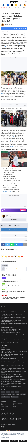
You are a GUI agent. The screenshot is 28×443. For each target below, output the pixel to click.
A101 (13, 394)
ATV (6, 46)
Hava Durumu (4, 347)
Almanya (9, 140)
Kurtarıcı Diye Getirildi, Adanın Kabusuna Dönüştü (11, 342)
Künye (14, 406)
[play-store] (11, 419)
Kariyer (14, 401)
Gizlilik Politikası (4, 404)
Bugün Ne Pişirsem (5, 396)
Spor (4, 283)
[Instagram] (2, 414)
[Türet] (20, 5)
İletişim (2, 409)
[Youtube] (10, 414)
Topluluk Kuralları (4, 406)
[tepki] (2, 256)
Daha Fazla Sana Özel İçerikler (13, 229)
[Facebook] (5, 414)
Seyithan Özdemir (7, 191)
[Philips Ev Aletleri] (3, 5)
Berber (13, 136)
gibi (20, 43)
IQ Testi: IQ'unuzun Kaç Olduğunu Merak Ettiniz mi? (11, 386)
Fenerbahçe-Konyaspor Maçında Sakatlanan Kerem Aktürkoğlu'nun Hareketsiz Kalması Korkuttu (13, 292)
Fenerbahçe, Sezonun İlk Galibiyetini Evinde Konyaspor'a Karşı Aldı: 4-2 (12, 286)
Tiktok (17, 394)
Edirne (11, 146)
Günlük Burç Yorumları (6, 394)
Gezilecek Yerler (14, 396)
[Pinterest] (13, 414)
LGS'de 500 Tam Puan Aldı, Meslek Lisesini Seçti (10, 332)
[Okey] (8, 5)
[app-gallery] (19, 419)
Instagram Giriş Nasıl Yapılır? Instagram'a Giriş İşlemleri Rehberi (13, 379)
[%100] (12, 5)
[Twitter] (8, 414)
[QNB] (16, 5)
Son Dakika (23, 394)
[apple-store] (4, 419)
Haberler (3, 11)
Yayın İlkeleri (15, 404)
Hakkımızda (3, 401)
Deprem (8, 392)
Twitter (3, 392)
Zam (12, 392)
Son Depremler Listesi (5, 349)
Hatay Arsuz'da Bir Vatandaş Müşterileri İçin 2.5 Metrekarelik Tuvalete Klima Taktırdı (13, 280)
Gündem (7, 11)
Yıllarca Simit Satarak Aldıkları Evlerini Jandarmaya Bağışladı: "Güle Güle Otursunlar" (13, 298)
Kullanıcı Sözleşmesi (17, 403)
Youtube (17, 392)
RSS (14, 407)
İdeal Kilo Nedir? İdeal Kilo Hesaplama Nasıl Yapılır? (11, 374)
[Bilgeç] (24, 5)
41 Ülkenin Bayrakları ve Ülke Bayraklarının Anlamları (11, 381)
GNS (9, 24)
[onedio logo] (13, 427)
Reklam (2, 407)
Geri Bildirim (3, 403)
